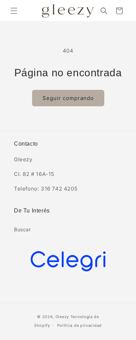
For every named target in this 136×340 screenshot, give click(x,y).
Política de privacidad (79, 325)
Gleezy (62, 316)
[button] (14, 10)
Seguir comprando (68, 98)
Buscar (22, 229)
